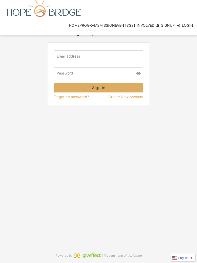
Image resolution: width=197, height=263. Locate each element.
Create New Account (126, 97)
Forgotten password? (71, 97)
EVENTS (122, 25)
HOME (74, 25)
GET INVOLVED (141, 25)
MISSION (107, 25)
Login (187, 25)
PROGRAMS (90, 25)
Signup (168, 25)
